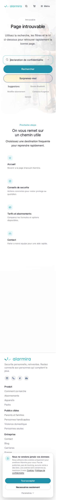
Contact (8, 439)
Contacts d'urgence (40, 91)
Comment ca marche (15, 391)
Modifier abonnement (16, 91)
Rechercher (27, 69)
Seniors (28, 97)
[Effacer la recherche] (48, 59)
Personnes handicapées (17, 419)
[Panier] (34, 6)
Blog (6, 443)
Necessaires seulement (28, 487)
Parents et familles (14, 415)
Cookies (30, 470)
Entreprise (9, 434)
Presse (8, 452)
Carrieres (9, 448)
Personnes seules (13, 428)
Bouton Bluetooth (37, 86)
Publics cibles (11, 410)
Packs (7, 404)
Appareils (9, 400)
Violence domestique (15, 424)
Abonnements (11, 395)
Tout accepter (28, 480)
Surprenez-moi (27, 78)
